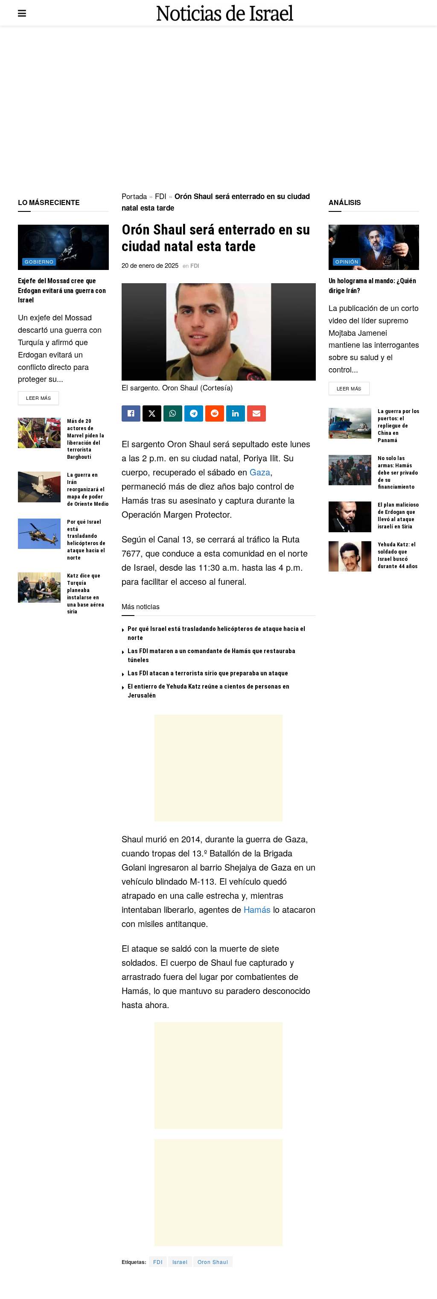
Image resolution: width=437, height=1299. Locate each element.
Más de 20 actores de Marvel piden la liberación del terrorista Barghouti (85, 439)
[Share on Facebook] (131, 413)
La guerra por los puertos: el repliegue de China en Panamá (398, 425)
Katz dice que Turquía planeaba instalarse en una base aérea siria (85, 593)
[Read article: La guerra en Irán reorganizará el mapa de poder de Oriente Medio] (39, 487)
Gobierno (39, 261)
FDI (160, 196)
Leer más (42, 397)
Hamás (257, 909)
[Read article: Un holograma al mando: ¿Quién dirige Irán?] (374, 247)
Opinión (346, 261)
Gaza (260, 472)
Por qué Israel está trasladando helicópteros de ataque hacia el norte (86, 540)
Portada (134, 196)
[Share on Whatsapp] (172, 413)
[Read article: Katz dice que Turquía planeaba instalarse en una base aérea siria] (39, 587)
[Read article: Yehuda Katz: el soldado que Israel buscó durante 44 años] (350, 556)
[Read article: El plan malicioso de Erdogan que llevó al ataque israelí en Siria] (350, 516)
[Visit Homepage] (225, 13)
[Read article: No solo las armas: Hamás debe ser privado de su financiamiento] (350, 470)
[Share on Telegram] (193, 413)
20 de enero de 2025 (150, 265)
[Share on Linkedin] (235, 413)
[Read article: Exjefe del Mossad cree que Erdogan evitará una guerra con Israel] (63, 247)
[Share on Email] (256, 413)
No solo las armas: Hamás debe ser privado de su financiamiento (398, 472)
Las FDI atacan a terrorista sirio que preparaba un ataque (208, 673)
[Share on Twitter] (152, 413)
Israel (180, 1261)
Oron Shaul (213, 1261)
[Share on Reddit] (214, 413)
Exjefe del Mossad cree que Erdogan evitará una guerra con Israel (61, 290)
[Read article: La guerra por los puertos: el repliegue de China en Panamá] (350, 423)
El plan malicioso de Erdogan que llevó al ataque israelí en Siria (398, 515)
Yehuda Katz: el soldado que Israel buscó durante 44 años (397, 555)
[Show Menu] (22, 13)
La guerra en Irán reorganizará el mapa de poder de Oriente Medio (87, 489)
